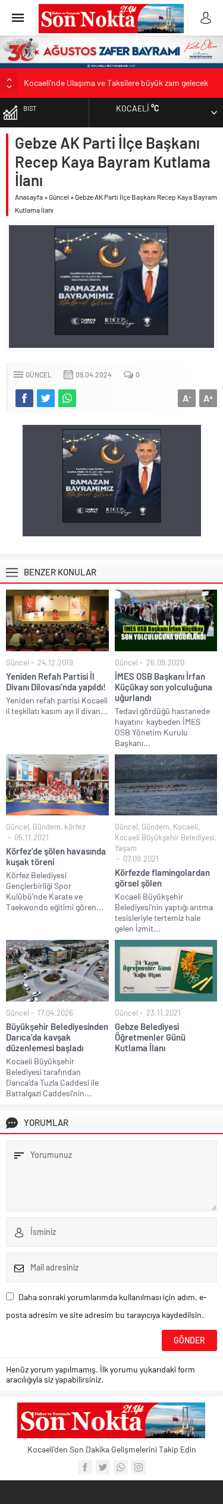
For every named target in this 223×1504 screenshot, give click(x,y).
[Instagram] (138, 1467)
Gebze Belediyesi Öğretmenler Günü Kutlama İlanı (150, 1037)
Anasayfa (29, 197)
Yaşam (126, 848)
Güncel (59, 197)
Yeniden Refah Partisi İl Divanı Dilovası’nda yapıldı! (56, 681)
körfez (75, 826)
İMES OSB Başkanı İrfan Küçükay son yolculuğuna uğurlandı (163, 687)
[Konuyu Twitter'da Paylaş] (46, 398)
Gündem (47, 826)
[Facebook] (85, 1467)
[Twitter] (103, 1467)
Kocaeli (185, 826)
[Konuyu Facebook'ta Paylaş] (24, 398)
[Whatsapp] (121, 1467)
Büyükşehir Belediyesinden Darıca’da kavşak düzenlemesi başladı (57, 1037)
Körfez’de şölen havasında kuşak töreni (56, 856)
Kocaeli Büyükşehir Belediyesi (165, 837)
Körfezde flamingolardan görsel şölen (162, 877)
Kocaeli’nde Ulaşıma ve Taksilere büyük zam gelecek (116, 83)
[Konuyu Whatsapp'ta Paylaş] (67, 398)
